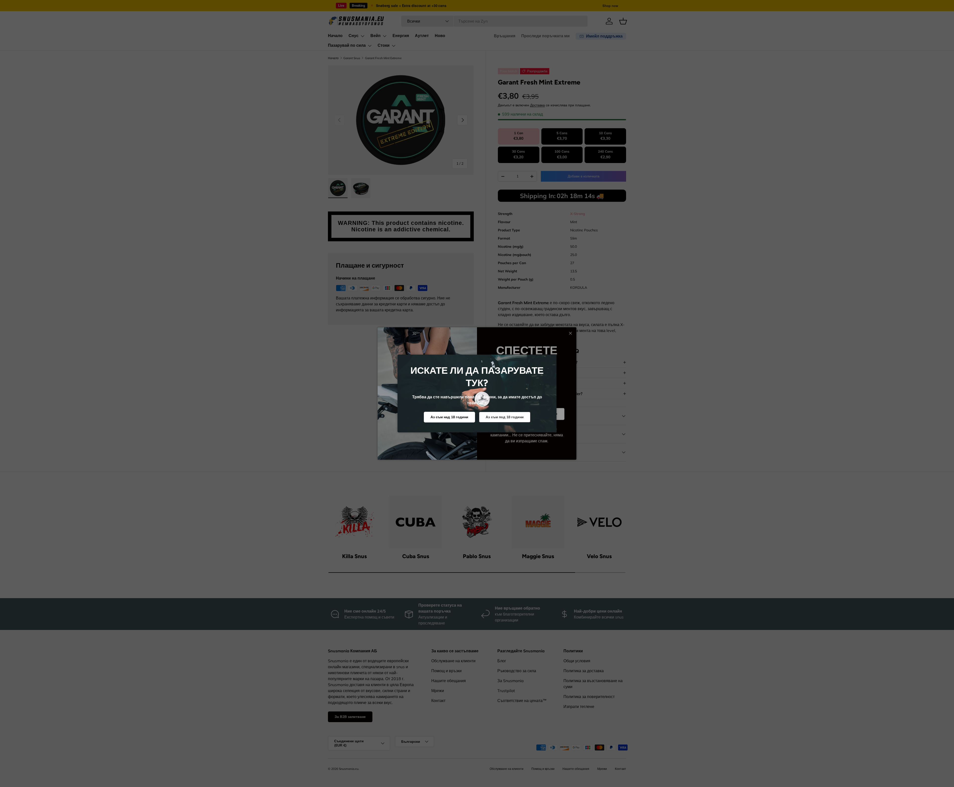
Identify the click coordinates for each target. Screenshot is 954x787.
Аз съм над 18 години (449, 417)
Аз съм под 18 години (505, 417)
